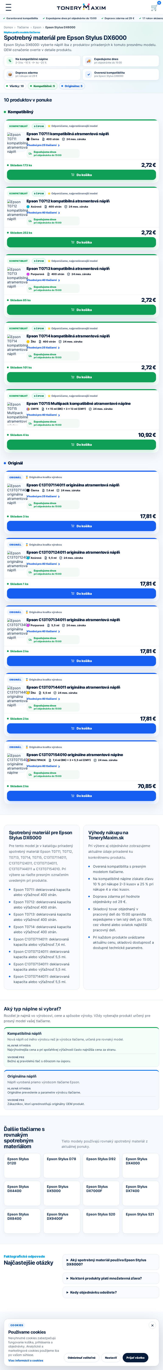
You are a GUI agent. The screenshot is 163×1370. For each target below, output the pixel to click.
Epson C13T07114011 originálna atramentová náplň (73, 485)
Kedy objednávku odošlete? (93, 1292)
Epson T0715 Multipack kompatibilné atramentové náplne (79, 403)
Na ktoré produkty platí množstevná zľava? (106, 1278)
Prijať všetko (135, 1357)
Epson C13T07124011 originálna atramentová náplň (73, 552)
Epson (37, 27)
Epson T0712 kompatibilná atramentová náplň (68, 201)
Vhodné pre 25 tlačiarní (42, 145)
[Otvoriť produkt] (17, 142)
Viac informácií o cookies (25, 1360)
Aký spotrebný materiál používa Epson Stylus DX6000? (106, 1262)
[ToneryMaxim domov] (81, 7)
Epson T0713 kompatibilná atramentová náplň (68, 268)
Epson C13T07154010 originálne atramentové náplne (75, 754)
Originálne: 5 (74, 86)
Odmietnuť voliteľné (82, 1357)
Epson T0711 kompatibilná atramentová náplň (68, 134)
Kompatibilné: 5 (44, 86)
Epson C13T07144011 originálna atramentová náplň (73, 687)
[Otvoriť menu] (8, 7)
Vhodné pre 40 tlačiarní (42, 212)
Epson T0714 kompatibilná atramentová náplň (68, 336)
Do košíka (84, 175)
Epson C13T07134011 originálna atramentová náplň (73, 620)
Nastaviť (111, 1357)
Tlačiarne (23, 27)
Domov (8, 27)
